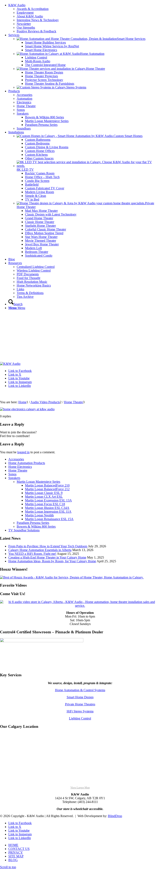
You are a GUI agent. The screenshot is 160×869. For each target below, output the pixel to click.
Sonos (12, 474)
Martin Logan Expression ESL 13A (48, 500)
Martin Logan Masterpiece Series (38, 481)
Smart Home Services (131, 38)
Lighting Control (80, 718)
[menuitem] (84, 18)
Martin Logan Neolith (39, 515)
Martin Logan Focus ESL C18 (45, 504)
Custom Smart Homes (128, 136)
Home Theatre (95, 68)
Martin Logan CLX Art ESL (44, 496)
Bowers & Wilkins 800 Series (36, 526)
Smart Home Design (80, 697)
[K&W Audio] (10, 363)
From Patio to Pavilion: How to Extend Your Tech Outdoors (47, 546)
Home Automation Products (26, 463)
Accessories (16, 459)
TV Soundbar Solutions (24, 530)
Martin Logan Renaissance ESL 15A (49, 519)
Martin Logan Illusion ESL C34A (47, 508)
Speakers (14, 478)
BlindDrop (115, 816)
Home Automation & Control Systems (80, 690)
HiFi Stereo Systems (80, 711)
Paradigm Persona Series (33, 523)
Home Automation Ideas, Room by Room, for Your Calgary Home (52, 561)
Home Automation (92, 53)
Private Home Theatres (80, 704)
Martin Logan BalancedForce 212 (47, 489)
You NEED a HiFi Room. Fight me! (32, 553)
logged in (23, 452)
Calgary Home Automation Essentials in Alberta (39, 550)
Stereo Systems (76, 87)
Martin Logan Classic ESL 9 (43, 493)
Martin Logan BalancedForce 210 (47, 485)
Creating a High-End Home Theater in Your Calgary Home (47, 557)
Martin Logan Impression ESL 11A (48, 511)
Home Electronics (20, 466)
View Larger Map (80, 787)
